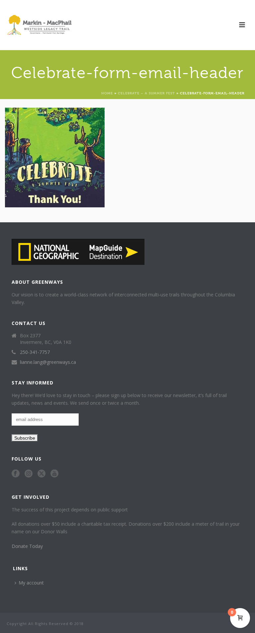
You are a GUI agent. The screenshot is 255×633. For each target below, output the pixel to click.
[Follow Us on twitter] (41, 474)
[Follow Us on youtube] (54, 474)
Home (107, 93)
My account (31, 583)
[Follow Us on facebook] (16, 474)
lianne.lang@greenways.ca (48, 362)
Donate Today (27, 546)
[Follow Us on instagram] (29, 474)
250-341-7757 (35, 352)
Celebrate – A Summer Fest (146, 93)
